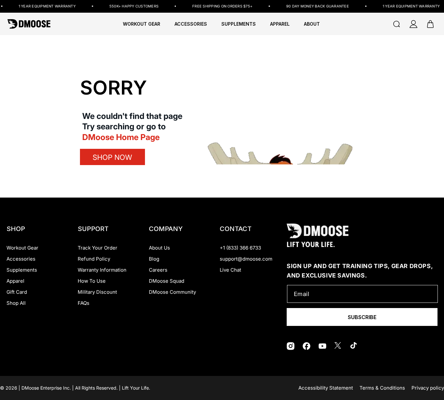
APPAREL (280, 24)
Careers (158, 270)
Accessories (21, 259)
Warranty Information (102, 270)
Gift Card (17, 292)
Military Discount (97, 292)
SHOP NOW (112, 157)
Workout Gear (141, 24)
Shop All (16, 303)
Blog (154, 259)
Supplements (22, 270)
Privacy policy (427, 388)
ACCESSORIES (191, 24)
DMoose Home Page (121, 137)
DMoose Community (172, 292)
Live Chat (230, 270)
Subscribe (362, 317)
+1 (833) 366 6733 (240, 248)
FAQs (83, 303)
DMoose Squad (166, 281)
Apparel (15, 281)
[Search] (396, 24)
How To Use (92, 281)
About (312, 24)
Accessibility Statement (325, 388)
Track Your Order (97, 248)
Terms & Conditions (382, 388)
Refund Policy (94, 259)
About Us (159, 248)
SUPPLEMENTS (238, 24)
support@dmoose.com (246, 259)
